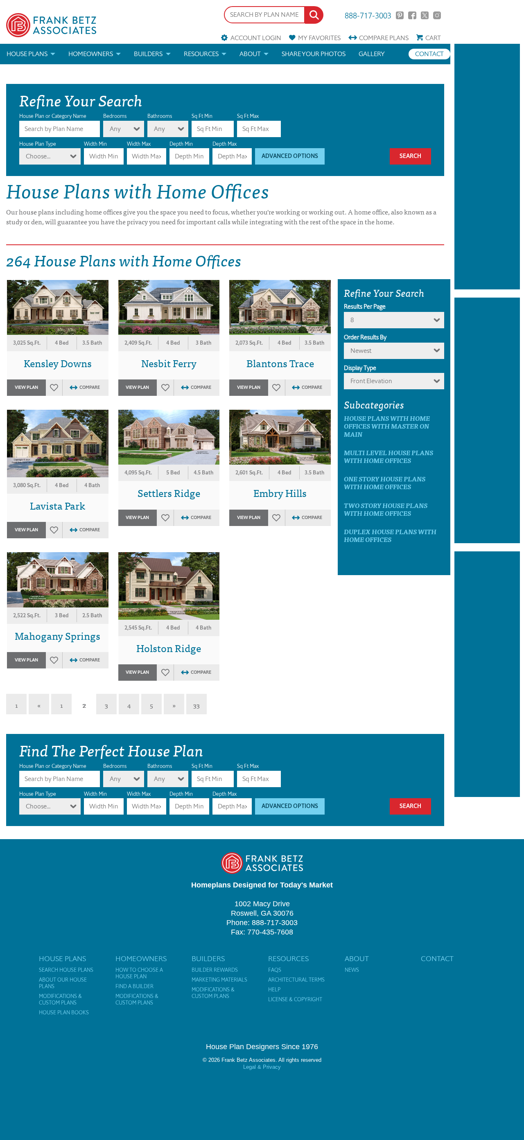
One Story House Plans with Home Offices (384, 482)
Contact (429, 54)
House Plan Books (64, 1012)
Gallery (372, 54)
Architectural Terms (296, 980)
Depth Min (181, 143)
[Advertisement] (487, 166)
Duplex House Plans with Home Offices (390, 535)
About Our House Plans (63, 983)
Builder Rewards (215, 970)
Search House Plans (66, 970)
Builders (148, 54)
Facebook (412, 15)
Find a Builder (134, 986)
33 (196, 705)
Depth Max (224, 143)
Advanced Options (290, 156)
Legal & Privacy (262, 1067)
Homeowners (90, 54)
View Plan (26, 387)
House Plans (27, 54)
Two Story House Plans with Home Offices (385, 509)
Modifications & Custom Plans (60, 999)
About (250, 54)
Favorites (319, 38)
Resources (201, 54)
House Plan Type (37, 143)
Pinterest (400, 15)
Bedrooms (114, 116)
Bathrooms (159, 116)
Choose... (38, 156)
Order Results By (365, 337)
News (352, 970)
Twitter (425, 15)
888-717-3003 (368, 15)
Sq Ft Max (248, 116)
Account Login (255, 38)
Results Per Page (365, 306)
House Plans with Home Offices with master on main (387, 426)
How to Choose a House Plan (139, 973)
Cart (433, 38)
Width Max (139, 143)
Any (115, 128)
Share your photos (314, 54)
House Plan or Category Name (52, 116)
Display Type (360, 368)
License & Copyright (295, 999)
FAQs (274, 970)
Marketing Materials (219, 980)
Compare (384, 38)
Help (274, 989)
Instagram (437, 15)
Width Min (95, 143)
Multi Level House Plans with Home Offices (388, 456)
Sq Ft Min (202, 116)
